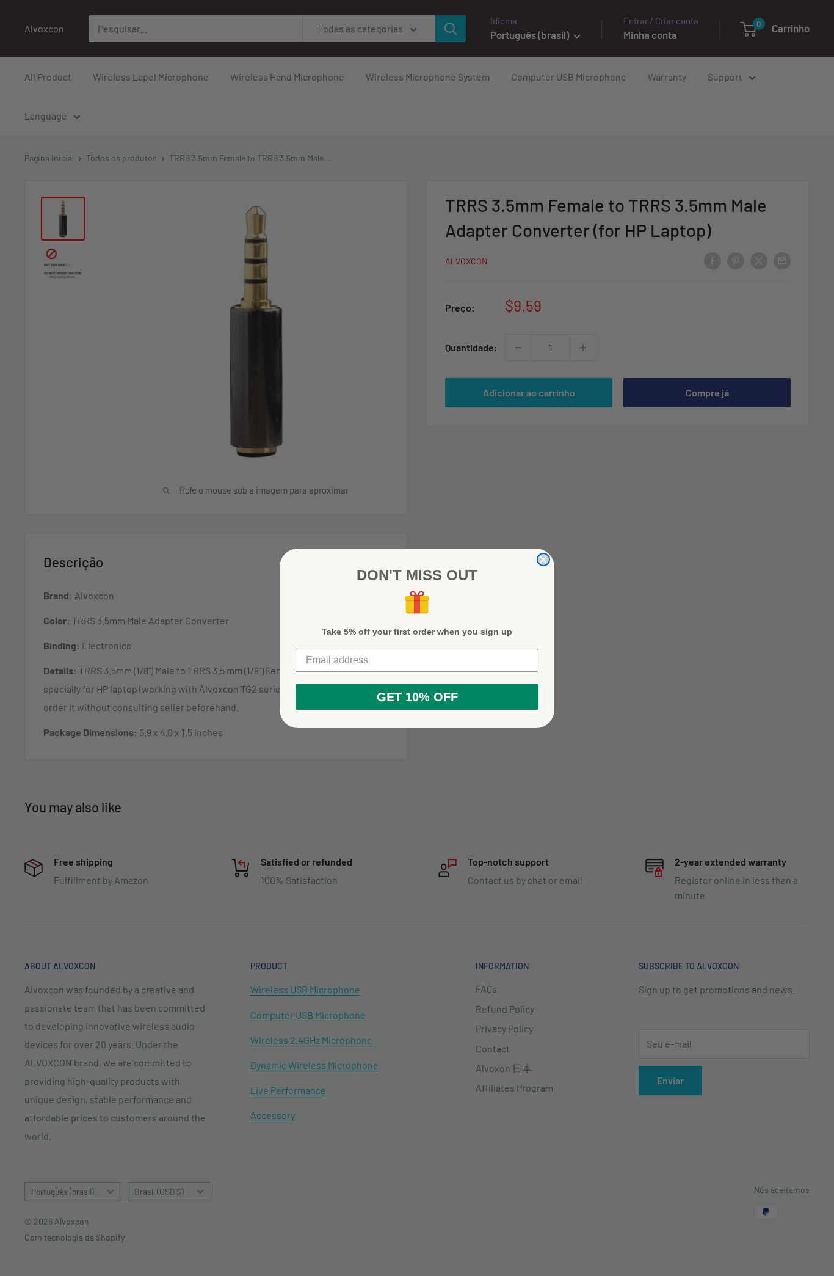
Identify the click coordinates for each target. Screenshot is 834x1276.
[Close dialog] (543, 559)
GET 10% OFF (417, 697)
